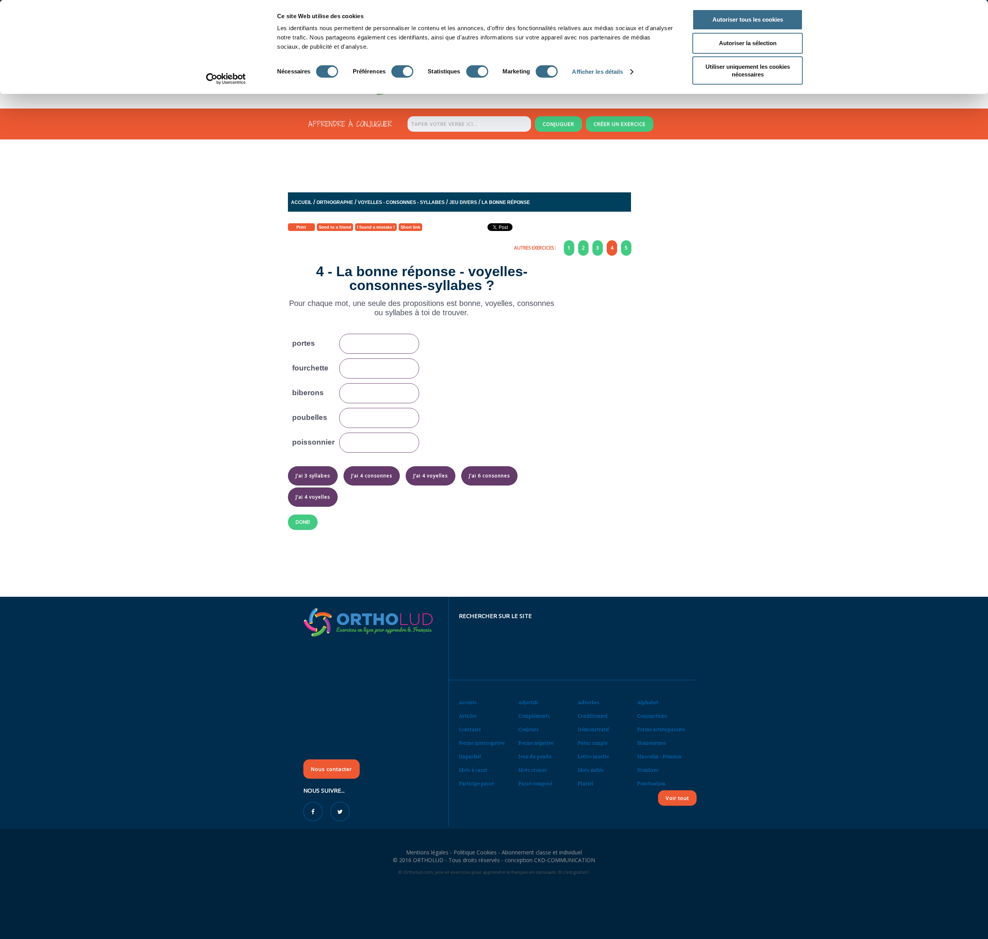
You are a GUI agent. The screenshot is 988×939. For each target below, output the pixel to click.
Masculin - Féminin (659, 756)
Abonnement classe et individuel (542, 852)
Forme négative (535, 743)
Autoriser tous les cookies (747, 19)
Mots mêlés (591, 770)
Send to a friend (335, 227)
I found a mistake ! (376, 227)
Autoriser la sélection (748, 43)
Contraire (470, 729)
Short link (410, 227)
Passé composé (535, 783)
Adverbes (588, 702)
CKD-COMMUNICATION (564, 860)
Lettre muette (593, 756)
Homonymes (651, 743)
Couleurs (528, 729)
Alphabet (647, 702)
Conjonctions (652, 716)
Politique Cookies (475, 852)
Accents (468, 702)
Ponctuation (651, 783)
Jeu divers (463, 202)
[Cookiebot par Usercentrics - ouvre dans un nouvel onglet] (226, 79)
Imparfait (470, 756)
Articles (468, 716)
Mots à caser (473, 770)
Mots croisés (532, 770)
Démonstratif (593, 729)
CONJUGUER (558, 124)
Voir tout (677, 798)
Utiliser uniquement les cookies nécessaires (747, 70)
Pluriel (585, 783)
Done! (303, 522)
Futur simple (592, 743)
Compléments (534, 716)
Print (301, 227)
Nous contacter (331, 769)
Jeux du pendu (535, 756)
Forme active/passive (661, 729)
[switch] (402, 71)
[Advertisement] (475, 163)
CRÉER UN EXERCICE (620, 124)
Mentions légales (427, 852)
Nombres (647, 770)
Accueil (301, 202)
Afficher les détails (597, 71)
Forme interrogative (482, 743)
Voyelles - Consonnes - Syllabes (401, 202)
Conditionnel (592, 716)
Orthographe (334, 202)
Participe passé (476, 783)
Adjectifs (528, 702)
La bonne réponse (506, 202)
